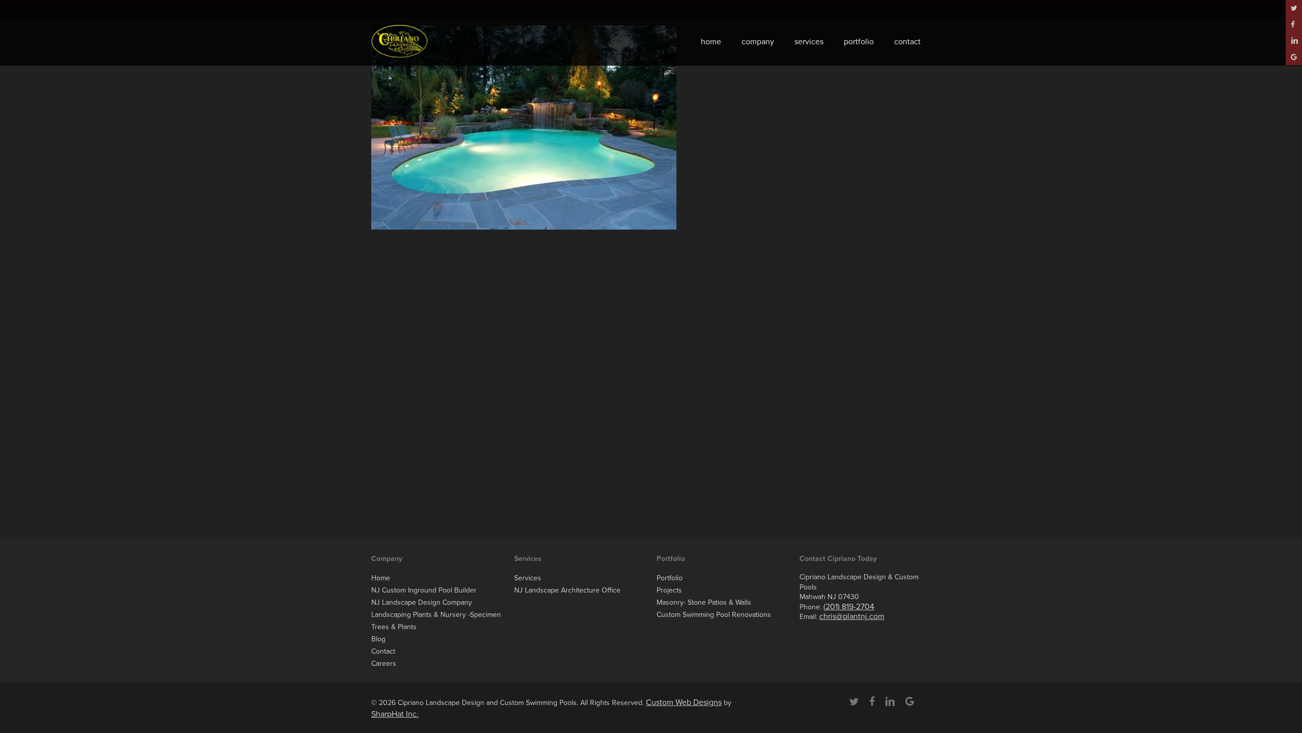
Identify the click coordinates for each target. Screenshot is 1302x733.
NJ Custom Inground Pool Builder (424, 590)
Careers (383, 663)
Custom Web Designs (684, 702)
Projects (669, 590)
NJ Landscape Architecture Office (567, 590)
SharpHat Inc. (395, 714)
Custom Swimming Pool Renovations (714, 614)
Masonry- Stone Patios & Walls (704, 602)
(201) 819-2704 (848, 607)
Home (380, 578)
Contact (383, 651)
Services (527, 578)
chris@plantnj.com (851, 616)
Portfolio (670, 578)
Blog (378, 639)
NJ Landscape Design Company (421, 602)
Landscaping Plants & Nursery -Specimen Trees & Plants (436, 620)
